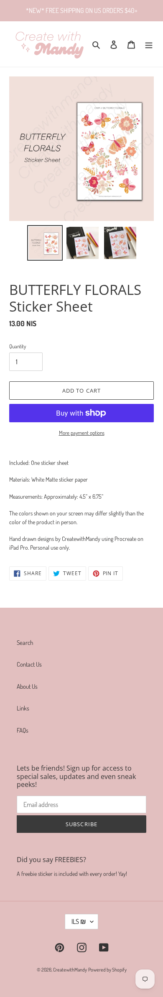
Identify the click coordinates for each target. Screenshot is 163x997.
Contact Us (29, 664)
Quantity (17, 346)
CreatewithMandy (70, 970)
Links (23, 708)
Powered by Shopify (107, 970)
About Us (27, 686)
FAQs (22, 730)
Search (25, 643)
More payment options (81, 432)
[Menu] (149, 44)
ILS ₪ (78, 921)
